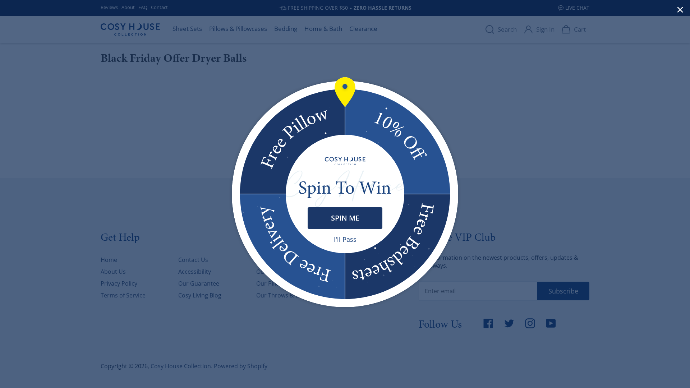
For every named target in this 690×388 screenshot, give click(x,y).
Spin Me (345, 218)
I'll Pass (345, 239)
